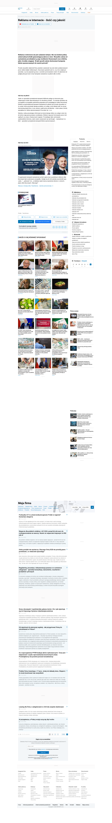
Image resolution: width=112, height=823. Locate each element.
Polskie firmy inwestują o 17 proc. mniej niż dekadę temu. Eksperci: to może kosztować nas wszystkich (81, 170)
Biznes (36, 12)
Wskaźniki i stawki (73, 786)
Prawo (52, 12)
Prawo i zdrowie (46, 782)
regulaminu (43, 749)
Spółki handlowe (76, 226)
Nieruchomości (74, 12)
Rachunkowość (21, 774)
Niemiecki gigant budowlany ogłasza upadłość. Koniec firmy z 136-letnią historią (81, 182)
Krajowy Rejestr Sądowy (77, 231)
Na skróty (83, 786)
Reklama (78, 804)
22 (87, 264)
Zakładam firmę (28, 506)
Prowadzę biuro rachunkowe (74, 774)
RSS (67, 804)
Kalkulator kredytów (76, 207)
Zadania (19, 792)
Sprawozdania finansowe (74, 779)
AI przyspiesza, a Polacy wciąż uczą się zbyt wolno (82, 178)
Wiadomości (83, 773)
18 (76, 264)
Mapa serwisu (85, 804)
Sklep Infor (45, 781)
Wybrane (88, 141)
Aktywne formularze (80, 222)
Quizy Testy (74, 253)
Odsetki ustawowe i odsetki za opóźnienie (81, 236)
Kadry (31, 12)
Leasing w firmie (52, 506)
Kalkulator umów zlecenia (78, 202)
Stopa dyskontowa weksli (78, 252)
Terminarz (77, 261)
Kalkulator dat (75, 219)
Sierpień (84, 261)
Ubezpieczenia (34, 776)
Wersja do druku (27, 217)
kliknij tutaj (50, 758)
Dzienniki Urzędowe (47, 792)
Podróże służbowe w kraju (78, 246)
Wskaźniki (77, 234)
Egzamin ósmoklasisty (35, 798)
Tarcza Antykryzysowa (36, 510)
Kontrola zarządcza (76, 229)
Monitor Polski (46, 790)
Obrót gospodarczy (22, 776)
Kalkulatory (77, 192)
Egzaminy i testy (34, 793)
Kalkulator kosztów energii (78, 205)
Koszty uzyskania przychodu (78, 244)
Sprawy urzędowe (47, 778)
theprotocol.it (84, 796)
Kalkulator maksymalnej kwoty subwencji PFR (81, 214)
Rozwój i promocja (22, 793)
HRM (32, 781)
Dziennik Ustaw (46, 788)
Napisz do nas (44, 217)
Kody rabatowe (84, 792)
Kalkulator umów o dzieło (78, 203)
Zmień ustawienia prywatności (43, 804)
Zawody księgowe (21, 779)
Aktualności (21, 506)
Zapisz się (43, 752)
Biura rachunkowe (73, 771)
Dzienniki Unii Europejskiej (48, 793)
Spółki (35, 506)
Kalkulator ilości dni (76, 217)
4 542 (63, 734)
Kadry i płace (20, 795)
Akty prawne (46, 786)
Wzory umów (84, 793)
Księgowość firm (22, 771)
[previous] (50, 734)
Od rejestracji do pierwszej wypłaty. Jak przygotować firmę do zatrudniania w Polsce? (81, 163)
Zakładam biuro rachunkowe (74, 773)
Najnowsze (82, 141)
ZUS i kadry (20, 778)
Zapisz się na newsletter (61, 217)
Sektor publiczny (44, 12)
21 (84, 264)
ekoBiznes (20, 510)
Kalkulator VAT (75, 211)
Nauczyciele (33, 792)
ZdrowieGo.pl (84, 788)
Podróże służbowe (72, 793)
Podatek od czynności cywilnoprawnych (81, 248)
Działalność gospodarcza (78, 224)
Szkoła (32, 790)
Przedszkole (33, 788)
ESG (44, 510)
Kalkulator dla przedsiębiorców (79, 198)
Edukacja (83, 12)
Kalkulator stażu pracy (60, 795)
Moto (68, 12)
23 (90, 264)
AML (70, 781)
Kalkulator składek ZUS (77, 209)
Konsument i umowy (47, 776)
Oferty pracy (83, 798)
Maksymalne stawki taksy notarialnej (80, 250)
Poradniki (27, 510)
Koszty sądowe (75, 227)
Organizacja (20, 788)
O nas (19, 804)
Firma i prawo (74, 311)
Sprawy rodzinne (46, 773)
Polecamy (73, 411)
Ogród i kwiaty (84, 779)
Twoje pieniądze (60, 12)
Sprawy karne (46, 774)
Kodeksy (45, 796)
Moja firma (27, 16)
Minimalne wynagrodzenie (74, 790)
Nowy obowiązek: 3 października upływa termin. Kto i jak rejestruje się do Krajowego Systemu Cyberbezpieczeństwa (82, 159)
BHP (32, 779)
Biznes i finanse (59, 773)
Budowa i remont (84, 778)
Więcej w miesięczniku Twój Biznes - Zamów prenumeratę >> (35, 186)
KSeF (89, 12)
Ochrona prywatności (28, 804)
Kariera (61, 804)
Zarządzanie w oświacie (36, 795)
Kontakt (72, 804)
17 (73, 264)
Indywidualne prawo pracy (36, 773)
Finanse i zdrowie (59, 781)
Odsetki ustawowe (72, 795)
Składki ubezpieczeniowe (74, 792)
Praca (44, 779)
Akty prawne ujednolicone (48, 795)
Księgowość (24, 12)
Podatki (50, 508)
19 (79, 264)
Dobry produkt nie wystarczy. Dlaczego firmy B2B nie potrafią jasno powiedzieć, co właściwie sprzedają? (82, 152)
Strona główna (21, 16)
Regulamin (55, 804)
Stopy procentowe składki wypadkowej (81, 242)
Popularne (76, 141)
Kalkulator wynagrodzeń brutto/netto (80, 200)
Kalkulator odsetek (60, 793)
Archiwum (83, 790)
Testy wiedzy (33, 799)
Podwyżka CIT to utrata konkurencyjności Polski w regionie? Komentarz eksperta (81, 145)
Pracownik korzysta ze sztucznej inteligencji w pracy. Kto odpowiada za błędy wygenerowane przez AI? (82, 185)
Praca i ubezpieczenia (37, 508)
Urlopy (32, 778)
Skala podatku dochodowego (74, 796)
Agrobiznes (56, 508)
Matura (32, 796)
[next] (67, 734)
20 (82, 264)
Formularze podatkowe (86, 795)
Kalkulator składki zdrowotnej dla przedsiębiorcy (79, 195)
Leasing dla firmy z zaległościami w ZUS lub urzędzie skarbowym (82, 174)
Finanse (32, 16)
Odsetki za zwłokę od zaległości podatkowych (79, 239)
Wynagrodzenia (34, 774)
